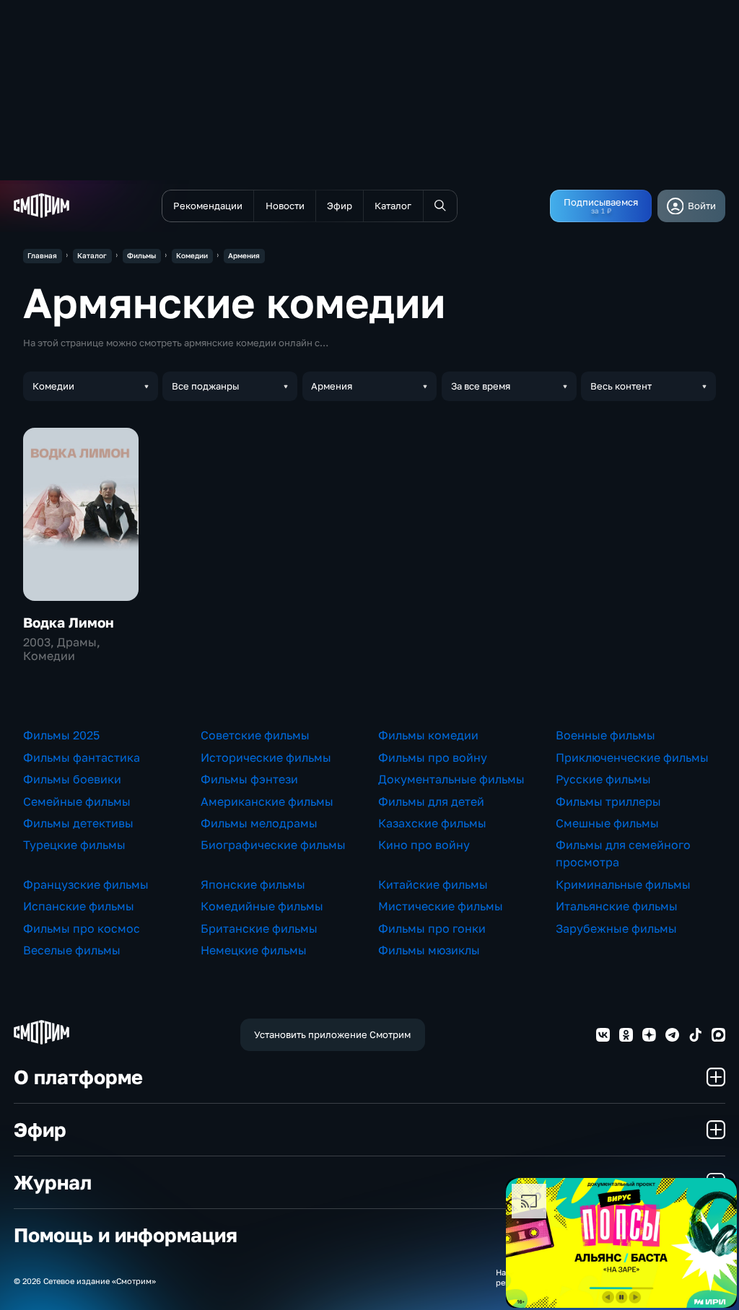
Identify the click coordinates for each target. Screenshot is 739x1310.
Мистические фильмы (440, 906)
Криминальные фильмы (623, 884)
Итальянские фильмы (617, 906)
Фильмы (141, 255)
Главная (42, 255)
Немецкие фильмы (254, 950)
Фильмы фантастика (81, 757)
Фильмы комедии (428, 735)
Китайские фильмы (433, 884)
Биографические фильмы (273, 845)
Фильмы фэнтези (249, 779)
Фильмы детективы (78, 823)
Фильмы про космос (81, 928)
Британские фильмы (259, 928)
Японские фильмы (253, 884)
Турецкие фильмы (74, 845)
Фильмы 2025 (61, 735)
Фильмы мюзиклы (429, 950)
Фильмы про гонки (432, 928)
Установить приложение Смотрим (332, 1034)
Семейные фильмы (77, 801)
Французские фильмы (86, 884)
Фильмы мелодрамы (259, 823)
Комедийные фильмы (262, 906)
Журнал (53, 1182)
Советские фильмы (255, 735)
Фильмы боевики (72, 779)
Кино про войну (424, 845)
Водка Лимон (68, 622)
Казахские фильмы (432, 823)
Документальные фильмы (451, 779)
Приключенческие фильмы (632, 757)
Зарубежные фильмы (616, 928)
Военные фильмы (605, 735)
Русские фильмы (603, 779)
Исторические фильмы (266, 757)
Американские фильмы (267, 801)
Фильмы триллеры (608, 801)
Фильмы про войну (432, 757)
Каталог (92, 255)
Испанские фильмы (78, 906)
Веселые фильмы (72, 950)
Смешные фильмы (607, 823)
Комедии (192, 255)
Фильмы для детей (431, 801)
